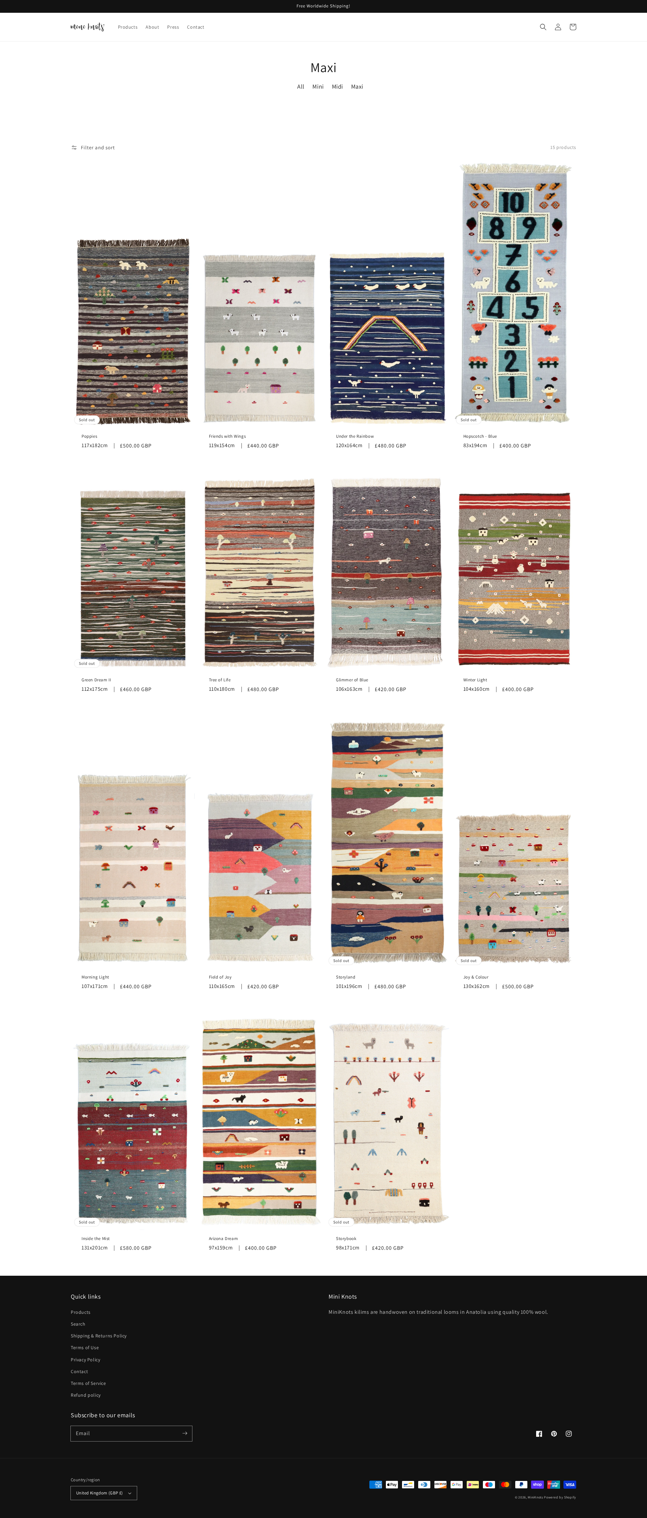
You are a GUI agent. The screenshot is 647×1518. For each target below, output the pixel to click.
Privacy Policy (85, 1360)
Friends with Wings (227, 436)
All (301, 86)
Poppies (89, 436)
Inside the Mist (96, 1238)
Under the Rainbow (355, 436)
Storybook (346, 1238)
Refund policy (86, 1395)
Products (81, 1312)
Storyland (345, 977)
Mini (318, 86)
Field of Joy (220, 977)
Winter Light (475, 680)
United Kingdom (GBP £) (99, 1493)
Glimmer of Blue (352, 680)
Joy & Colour (476, 977)
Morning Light (95, 977)
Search (78, 1324)
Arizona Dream (223, 1238)
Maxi (357, 86)
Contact (79, 1371)
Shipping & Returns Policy (99, 1336)
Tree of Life (220, 680)
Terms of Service (88, 1383)
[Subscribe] (184, 1433)
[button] (543, 27)
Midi (337, 86)
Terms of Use (85, 1347)
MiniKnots (535, 1497)
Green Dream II (96, 680)
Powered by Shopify (560, 1497)
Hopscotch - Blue (480, 436)
